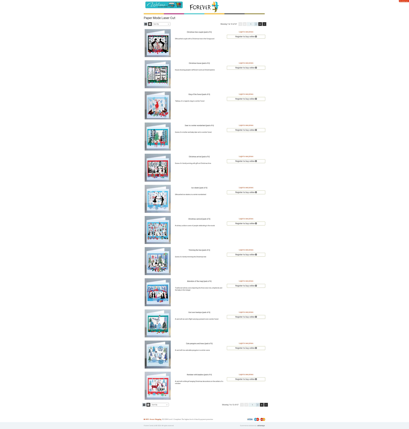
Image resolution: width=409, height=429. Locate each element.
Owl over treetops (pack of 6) (199, 312)
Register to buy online (245, 36)
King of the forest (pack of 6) (199, 94)
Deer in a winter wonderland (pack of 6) (199, 125)
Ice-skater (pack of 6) (199, 188)
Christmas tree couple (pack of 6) (199, 32)
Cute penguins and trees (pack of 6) (199, 343)
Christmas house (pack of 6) (199, 63)
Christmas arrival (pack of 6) (199, 157)
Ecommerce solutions (247, 425)
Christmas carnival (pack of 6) (199, 219)
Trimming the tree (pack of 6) (199, 250)
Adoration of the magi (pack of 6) (199, 281)
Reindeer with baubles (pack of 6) (199, 375)
